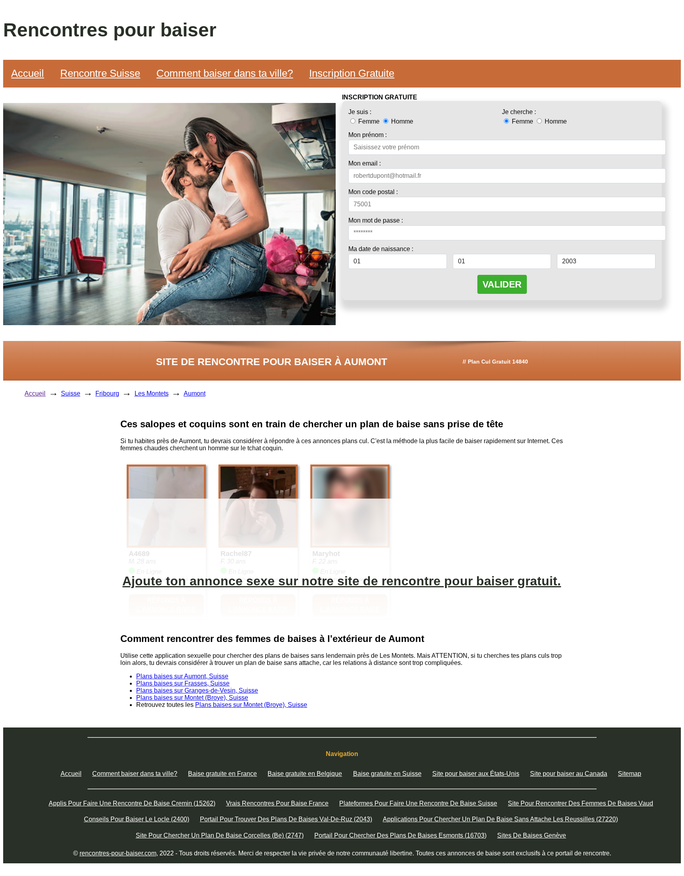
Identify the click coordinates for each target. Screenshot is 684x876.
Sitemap (629, 773)
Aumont (194, 393)
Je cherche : (519, 112)
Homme (401, 121)
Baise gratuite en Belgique (305, 773)
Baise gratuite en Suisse (387, 773)
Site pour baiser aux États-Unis (475, 773)
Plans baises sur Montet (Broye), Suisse (192, 697)
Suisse (70, 393)
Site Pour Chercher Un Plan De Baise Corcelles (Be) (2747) (220, 835)
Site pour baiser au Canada (568, 773)
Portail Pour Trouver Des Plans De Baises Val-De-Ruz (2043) (286, 819)
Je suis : (359, 112)
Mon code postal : (373, 192)
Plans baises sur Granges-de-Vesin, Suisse (197, 690)
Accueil (27, 73)
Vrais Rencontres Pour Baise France (277, 803)
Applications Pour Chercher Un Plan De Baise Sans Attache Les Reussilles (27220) (500, 819)
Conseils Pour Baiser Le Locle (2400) (136, 819)
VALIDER (502, 284)
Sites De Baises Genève (531, 835)
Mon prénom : (367, 134)
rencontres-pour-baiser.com (118, 853)
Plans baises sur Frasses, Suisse (183, 683)
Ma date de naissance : (380, 249)
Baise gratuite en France (222, 773)
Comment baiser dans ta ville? (224, 73)
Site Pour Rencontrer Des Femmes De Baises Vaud (580, 803)
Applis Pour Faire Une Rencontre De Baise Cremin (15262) (132, 803)
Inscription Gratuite (351, 73)
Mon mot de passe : (375, 220)
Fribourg (107, 393)
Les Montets (152, 393)
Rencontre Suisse (100, 73)
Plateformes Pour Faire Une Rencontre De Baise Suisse (418, 803)
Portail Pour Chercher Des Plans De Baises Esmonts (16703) (400, 835)
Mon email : (364, 163)
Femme (369, 121)
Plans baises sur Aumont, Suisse (182, 676)
